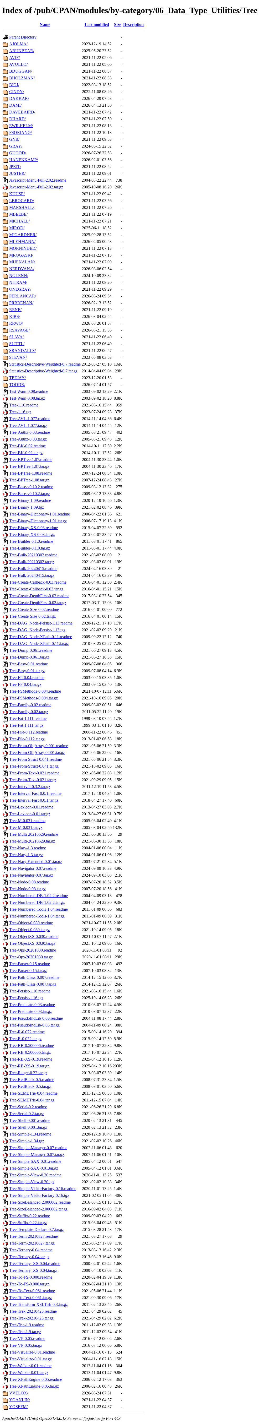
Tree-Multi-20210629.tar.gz (32, 841)
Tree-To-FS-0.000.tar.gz (29, 1284)
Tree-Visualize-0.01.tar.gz (30, 1359)
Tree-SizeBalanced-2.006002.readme (40, 1202)
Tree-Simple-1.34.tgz (26, 1141)
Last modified (97, 24)
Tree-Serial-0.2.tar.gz (26, 1113)
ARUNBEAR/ (21, 50)
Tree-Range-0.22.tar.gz (28, 1073)
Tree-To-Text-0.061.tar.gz (30, 1297)
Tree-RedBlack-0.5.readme (31, 1079)
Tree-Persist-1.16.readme (29, 991)
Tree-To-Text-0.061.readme (32, 1291)
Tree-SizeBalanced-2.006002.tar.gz (38, 1209)
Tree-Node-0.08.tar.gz (27, 889)
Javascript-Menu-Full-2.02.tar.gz (36, 187)
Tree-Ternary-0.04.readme (31, 1250)
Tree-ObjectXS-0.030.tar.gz (32, 943)
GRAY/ (15, 146)
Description (133, 24)
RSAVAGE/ (19, 330)
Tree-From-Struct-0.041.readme (35, 759)
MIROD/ (16, 228)
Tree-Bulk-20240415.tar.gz (31, 575)
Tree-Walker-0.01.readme (30, 1366)
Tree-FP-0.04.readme (26, 677)
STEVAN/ (18, 357)
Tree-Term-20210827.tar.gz (32, 1243)
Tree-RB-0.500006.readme (31, 1045)
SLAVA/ (16, 337)
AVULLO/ (18, 64)
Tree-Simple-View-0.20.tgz (31, 1182)
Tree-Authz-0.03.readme (29, 432)
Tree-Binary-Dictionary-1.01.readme (39, 514)
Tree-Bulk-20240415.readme (33, 568)
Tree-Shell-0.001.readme (29, 1120)
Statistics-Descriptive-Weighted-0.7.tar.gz (43, 371)
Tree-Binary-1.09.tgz (26, 507)
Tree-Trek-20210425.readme (33, 1311)
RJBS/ (14, 316)
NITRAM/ (18, 282)
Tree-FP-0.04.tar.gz (25, 684)
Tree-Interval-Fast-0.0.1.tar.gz (33, 800)
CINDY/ (16, 91)
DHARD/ (17, 119)
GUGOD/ (17, 153)
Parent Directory (23, 37)
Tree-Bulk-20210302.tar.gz (31, 562)
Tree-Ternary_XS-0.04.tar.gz (33, 1270)
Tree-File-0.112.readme (28, 732)
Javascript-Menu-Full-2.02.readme (37, 180)
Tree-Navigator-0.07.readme (32, 868)
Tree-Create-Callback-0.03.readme (37, 582)
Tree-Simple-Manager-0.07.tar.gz (36, 1154)
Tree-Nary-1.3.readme (27, 848)
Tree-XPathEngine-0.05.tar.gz (34, 1386)
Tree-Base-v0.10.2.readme (31, 487)
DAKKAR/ (19, 98)
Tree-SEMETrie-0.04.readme (33, 1093)
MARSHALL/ (21, 207)
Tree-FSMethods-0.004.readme (35, 691)
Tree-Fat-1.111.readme (27, 718)
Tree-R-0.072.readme (27, 1032)
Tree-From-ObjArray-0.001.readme (38, 745)
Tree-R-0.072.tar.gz (25, 1038)
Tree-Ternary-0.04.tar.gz (29, 1256)
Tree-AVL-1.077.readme (29, 418)
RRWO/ (16, 323)
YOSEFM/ (18, 1406)
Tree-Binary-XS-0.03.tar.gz (32, 534)
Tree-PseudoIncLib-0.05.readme (36, 1018)
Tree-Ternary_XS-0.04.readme (34, 1263)
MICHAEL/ (19, 221)
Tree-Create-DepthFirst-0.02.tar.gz (37, 602)
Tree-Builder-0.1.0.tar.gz (29, 548)
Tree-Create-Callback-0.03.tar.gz (36, 589)
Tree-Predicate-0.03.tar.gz (30, 1011)
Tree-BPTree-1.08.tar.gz (29, 480)
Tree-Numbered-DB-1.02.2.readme (38, 895)
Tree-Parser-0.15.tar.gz (28, 970)
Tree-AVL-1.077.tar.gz (28, 425)
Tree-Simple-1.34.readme (30, 1134)
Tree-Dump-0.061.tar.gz (29, 657)
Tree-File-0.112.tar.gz (27, 739)
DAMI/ (15, 105)
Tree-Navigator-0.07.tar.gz (31, 875)
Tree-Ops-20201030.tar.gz (31, 957)
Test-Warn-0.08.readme (28, 391)
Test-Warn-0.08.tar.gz (27, 398)
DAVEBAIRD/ (22, 112)
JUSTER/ (17, 173)
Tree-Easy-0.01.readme (28, 664)
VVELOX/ (18, 1393)
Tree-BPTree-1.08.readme (30, 473)
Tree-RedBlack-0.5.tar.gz (30, 1086)
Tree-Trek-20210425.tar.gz (31, 1318)
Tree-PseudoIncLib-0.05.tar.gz (34, 1025)
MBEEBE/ (18, 214)
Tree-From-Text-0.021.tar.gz (32, 780)
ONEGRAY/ (20, 289)
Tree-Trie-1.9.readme (26, 1325)
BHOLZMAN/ (22, 78)
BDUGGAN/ (20, 71)
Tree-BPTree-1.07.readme (30, 459)
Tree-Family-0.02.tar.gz (28, 711)
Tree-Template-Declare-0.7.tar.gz (36, 1229)
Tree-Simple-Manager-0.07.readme (38, 1147)
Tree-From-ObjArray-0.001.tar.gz (37, 752)
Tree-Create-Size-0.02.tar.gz (32, 616)
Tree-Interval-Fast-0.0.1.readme (35, 793)
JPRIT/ (15, 166)
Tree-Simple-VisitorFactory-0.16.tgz (39, 1195)
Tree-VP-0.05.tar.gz (25, 1345)
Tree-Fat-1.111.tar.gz (26, 725)
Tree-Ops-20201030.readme (32, 950)
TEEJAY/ (17, 378)
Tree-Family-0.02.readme (30, 705)
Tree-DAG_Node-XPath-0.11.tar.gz (39, 643)
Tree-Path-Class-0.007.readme (34, 977)
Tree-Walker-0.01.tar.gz (28, 1372)
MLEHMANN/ (22, 241)
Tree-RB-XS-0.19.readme (30, 1059)
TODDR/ (17, 384)
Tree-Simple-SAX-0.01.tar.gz (33, 1168)
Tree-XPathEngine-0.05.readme (35, 1379)
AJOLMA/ (18, 44)
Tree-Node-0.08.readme (29, 882)
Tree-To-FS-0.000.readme (30, 1277)
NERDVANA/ (21, 269)
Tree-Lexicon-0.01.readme (31, 807)
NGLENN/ (18, 275)
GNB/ (14, 139)
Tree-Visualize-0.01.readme (32, 1352)
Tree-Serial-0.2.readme (28, 1107)
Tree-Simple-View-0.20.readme (35, 1175)
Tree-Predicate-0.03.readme (32, 1004)
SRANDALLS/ (22, 350)
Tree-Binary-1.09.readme (30, 500)
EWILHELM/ (21, 125)
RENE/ (15, 309)
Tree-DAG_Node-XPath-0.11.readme (40, 636)
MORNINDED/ (23, 248)
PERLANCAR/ (22, 296)
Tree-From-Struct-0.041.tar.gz (34, 766)
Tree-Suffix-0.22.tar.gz (28, 1222)
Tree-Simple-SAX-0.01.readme (35, 1161)
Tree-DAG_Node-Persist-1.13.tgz (37, 630)
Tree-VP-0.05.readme (27, 1338)
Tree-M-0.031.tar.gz (25, 827)
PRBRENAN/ (21, 303)
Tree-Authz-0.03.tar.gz (28, 439)
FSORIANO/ (20, 132)
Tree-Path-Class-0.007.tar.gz (32, 984)
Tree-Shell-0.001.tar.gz (28, 1127)
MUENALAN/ (22, 262)
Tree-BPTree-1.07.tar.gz (29, 466)
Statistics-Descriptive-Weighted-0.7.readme (45, 364)
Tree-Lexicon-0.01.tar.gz (29, 814)
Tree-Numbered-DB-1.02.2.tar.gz (37, 902)
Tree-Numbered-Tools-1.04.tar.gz (37, 916)
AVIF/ (14, 57)
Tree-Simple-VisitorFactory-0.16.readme (42, 1188)
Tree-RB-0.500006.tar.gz (30, 1052)
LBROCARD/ (21, 200)
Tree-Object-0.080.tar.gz (29, 929)
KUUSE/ (17, 194)
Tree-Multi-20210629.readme (33, 834)
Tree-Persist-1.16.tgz (26, 998)
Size (117, 24)
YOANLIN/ (19, 1400)
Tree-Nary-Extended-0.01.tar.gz (35, 861)
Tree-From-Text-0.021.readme (34, 773)
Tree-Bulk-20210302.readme (33, 555)
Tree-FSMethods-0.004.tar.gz (33, 698)
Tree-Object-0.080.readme (31, 923)
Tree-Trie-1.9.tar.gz (25, 1331)
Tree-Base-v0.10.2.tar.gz (29, 493)
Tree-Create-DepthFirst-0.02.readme (39, 596)
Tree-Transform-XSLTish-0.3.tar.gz (38, 1304)
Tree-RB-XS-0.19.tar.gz (29, 1066)
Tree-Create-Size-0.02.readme (34, 609)
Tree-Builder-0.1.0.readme (31, 541)
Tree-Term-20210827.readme (33, 1236)
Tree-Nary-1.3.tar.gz (26, 854)
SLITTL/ (16, 343)
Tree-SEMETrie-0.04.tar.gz (31, 1100)
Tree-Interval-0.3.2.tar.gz (29, 786)
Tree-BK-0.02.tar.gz (26, 452)
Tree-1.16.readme (23, 405)
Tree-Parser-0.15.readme (29, 964)
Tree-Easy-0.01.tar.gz (27, 671)
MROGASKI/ (21, 255)
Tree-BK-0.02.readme (27, 446)
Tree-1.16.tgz (20, 412)
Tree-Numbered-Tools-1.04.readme (38, 909)
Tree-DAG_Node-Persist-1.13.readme (41, 623)
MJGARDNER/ (23, 234)
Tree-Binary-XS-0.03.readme (33, 527)
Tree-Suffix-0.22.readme (29, 1216)
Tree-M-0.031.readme (27, 820)
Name (45, 24)
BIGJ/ (14, 85)
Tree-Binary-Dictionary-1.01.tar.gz (38, 521)
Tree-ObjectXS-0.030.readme (33, 936)
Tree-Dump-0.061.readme (30, 650)
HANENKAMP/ (23, 159)
